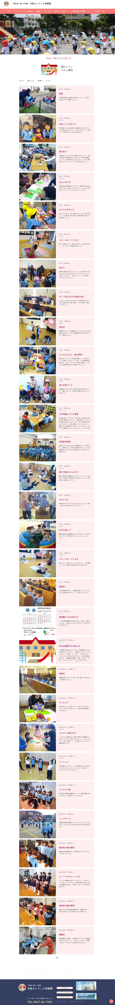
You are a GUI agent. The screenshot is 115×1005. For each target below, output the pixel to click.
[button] (30, 11)
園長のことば (30, 80)
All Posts (21, 80)
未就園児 (40, 80)
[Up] (111, 1001)
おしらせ (48, 80)
